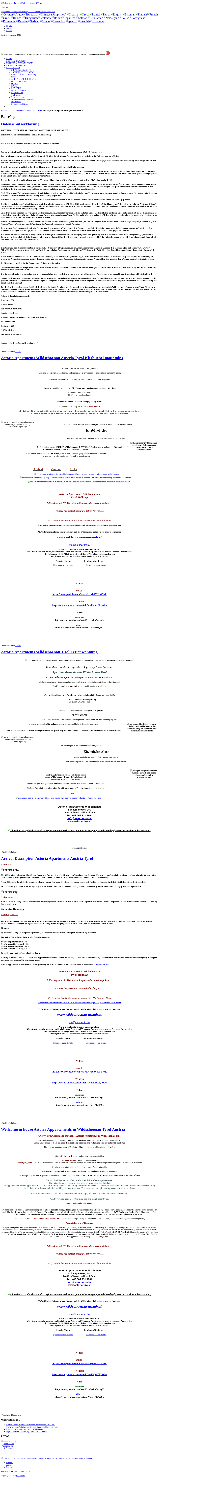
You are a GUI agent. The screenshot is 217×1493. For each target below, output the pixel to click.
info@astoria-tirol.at (9, 313)
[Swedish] (84, 21)
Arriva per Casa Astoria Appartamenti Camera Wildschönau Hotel (32, 1427)
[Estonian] (129, 14)
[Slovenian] (58, 21)
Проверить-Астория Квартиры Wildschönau (24, 1429)
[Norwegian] (111, 18)
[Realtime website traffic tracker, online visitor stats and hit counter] (28, 12)
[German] (7, 14)
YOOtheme (20, 1476)
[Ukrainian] (97, 21)
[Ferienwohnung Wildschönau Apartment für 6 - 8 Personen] (8, 1448)
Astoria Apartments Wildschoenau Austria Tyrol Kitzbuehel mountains (62, 358)
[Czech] (84, 14)
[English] (116, 14)
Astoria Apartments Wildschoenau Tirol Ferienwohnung (49, 652)
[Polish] (124, 18)
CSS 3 (27, 1471)
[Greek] (5, 18)
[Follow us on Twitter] (10, 3)
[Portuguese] (137, 18)
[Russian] (22, 21)
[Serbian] (33, 21)
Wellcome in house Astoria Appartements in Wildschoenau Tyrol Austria (63, 1129)
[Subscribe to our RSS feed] (31, 3)
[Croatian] (73, 14)
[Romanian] (8, 21)
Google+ (4, 7)
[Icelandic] (45, 18)
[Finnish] (141, 14)
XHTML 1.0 (16, 1471)
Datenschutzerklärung (29, 110)
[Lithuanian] (95, 18)
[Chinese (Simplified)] (52, 14)
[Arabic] (18, 14)
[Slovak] (45, 21)
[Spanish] (71, 21)
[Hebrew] (16, 18)
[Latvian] (81, 18)
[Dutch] (105, 14)
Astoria (40, 110)
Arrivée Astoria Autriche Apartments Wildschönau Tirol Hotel (30, 1425)
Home (3, 110)
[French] (152, 14)
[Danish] (95, 14)
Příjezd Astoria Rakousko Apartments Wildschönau (26, 1431)
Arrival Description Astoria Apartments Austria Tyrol (47, 858)
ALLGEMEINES (13, 110)
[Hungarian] (30, 18)
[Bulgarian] (31, 14)
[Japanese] (69, 18)
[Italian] (57, 18)
